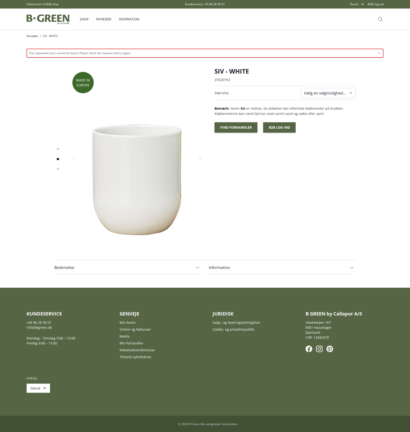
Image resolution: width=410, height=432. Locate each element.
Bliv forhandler (131, 343)
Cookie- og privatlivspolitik (233, 329)
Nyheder (103, 19)
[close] (379, 53)
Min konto (127, 322)
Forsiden (32, 36)
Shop (84, 19)
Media (125, 336)
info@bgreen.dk (39, 327)
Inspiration (129, 19)
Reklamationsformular (137, 350)
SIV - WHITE (50, 36)
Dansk (354, 4)
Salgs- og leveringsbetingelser (236, 322)
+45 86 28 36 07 (214, 4)
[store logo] (48, 19)
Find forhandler (236, 127)
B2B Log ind (375, 4)
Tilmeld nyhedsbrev (135, 357)
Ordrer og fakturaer (135, 329)
